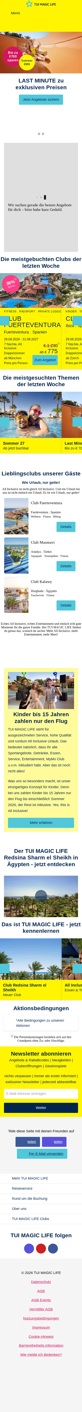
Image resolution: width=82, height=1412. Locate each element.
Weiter (41, 1108)
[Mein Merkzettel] (45, 13)
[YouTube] (41, 1249)
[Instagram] (29, 1249)
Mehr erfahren (41, 823)
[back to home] (41, 4)
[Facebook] (53, 1249)
